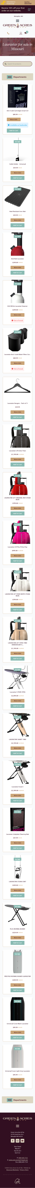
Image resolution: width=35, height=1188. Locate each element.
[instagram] (17, 1141)
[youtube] (22, 1141)
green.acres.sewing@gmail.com (18, 1160)
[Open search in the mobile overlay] (17, 63)
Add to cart (13, 130)
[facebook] (13, 1141)
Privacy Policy (24, 1170)
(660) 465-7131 (23, 1158)
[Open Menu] (17, 20)
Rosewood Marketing (12, 1170)
